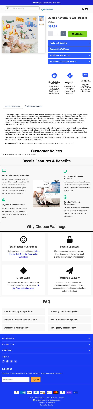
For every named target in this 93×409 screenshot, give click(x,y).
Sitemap (61, 398)
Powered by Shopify (46, 405)
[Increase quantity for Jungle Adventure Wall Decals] (63, 33)
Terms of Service (51, 398)
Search (31, 398)
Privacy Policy (39, 398)
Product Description (12, 106)
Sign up (35, 379)
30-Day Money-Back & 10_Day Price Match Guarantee (24, 254)
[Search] (8, 8)
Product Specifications (33, 106)
